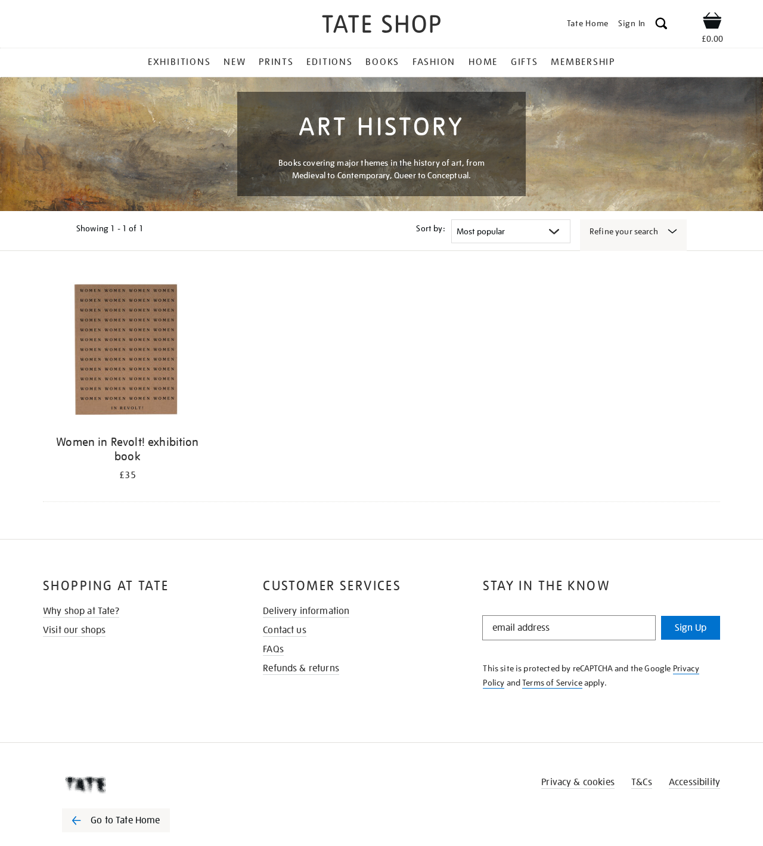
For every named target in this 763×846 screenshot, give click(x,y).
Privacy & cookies (578, 782)
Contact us (284, 630)
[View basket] (712, 23)
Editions (329, 62)
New (235, 62)
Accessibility (694, 782)
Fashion (433, 62)
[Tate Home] (137, 784)
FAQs (273, 649)
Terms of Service (552, 682)
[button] (661, 25)
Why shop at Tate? (81, 611)
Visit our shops (74, 630)
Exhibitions (179, 62)
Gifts (524, 62)
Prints (276, 62)
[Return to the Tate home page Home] (381, 26)
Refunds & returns (301, 668)
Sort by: (430, 228)
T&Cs (641, 782)
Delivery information (306, 611)
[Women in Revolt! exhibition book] (127, 351)
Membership (583, 62)
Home (483, 62)
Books (382, 62)
